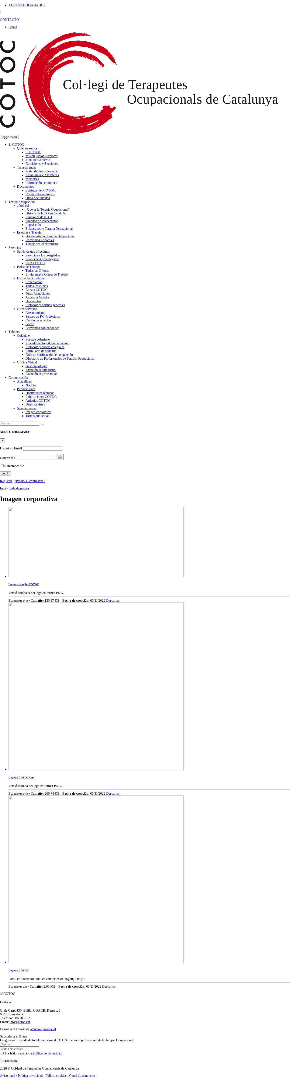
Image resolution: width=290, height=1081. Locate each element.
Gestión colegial (36, 366)
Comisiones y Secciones (41, 163)
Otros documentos (37, 198)
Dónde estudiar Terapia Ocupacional (50, 236)
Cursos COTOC (36, 289)
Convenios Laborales (39, 240)
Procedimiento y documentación (47, 343)
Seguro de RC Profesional (43, 316)
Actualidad (24, 381)
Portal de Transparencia (41, 171)
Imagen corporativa (38, 412)
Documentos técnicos (39, 393)
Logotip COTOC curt (21, 777)
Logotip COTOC (18, 970)
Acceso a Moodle (37, 297)
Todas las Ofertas (37, 270)
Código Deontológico (40, 194)
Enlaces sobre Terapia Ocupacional (49, 228)
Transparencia (26, 167)
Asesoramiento (35, 312)
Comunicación (18, 377)
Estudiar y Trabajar (29, 232)
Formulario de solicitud (40, 351)
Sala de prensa (26, 408)
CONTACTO (9, 19)
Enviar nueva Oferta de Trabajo (46, 274)
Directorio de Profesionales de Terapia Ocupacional (59, 358)
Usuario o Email (11, 448)
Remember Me (14, 466)
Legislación (33, 225)
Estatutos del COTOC (40, 190)
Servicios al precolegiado (42, 259)
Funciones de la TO (38, 217)
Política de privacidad (47, 1053)
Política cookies (55, 1075)
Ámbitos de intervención (41, 221)
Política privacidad (30, 1075)
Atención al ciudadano (40, 370)
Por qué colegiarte (37, 339)
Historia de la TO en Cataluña (45, 213)
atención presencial (43, 1029)
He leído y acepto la (33, 1053)
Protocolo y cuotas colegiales (44, 347)
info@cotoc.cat (20, 1022)
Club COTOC (35, 263)
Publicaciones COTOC (41, 396)
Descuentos (33, 301)
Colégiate (23, 335)
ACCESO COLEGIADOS (26, 5)
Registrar (6, 481)
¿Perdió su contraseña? (29, 481)
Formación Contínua (31, 278)
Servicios (14, 247)
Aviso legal (7, 1075)
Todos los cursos (36, 286)
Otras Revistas (35, 404)
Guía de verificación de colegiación (49, 354)
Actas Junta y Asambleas (42, 175)
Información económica (41, 182)
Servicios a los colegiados (42, 255)
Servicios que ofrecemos (33, 251)
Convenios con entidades (42, 328)
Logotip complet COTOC (23, 584)
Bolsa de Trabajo (28, 267)
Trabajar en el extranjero (41, 244)
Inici (3, 488)
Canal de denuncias (82, 1075)
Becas (29, 324)
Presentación (33, 282)
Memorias (32, 179)
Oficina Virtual (27, 362)
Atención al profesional (41, 374)
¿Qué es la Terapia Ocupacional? (47, 209)
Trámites (14, 332)
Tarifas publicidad (37, 416)
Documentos (25, 186)
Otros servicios (27, 309)
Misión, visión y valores (41, 156)
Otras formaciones (37, 293)
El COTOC (16, 144)
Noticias (31, 385)
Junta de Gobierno (37, 160)
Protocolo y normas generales (45, 305)
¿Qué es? (23, 205)
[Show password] (60, 457)
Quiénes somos (27, 148)
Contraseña (7, 458)
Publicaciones (26, 389)
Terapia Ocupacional (22, 202)
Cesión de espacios (38, 320)
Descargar (113, 600)
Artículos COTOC (38, 400)
